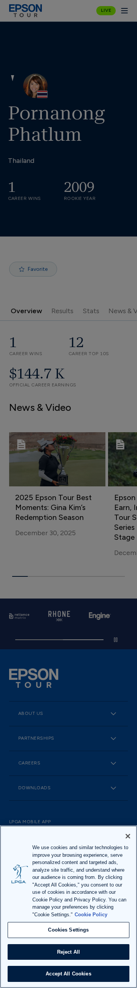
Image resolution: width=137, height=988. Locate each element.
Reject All (68, 952)
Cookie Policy (91, 914)
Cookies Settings (68, 930)
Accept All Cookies (68, 974)
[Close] (127, 836)
